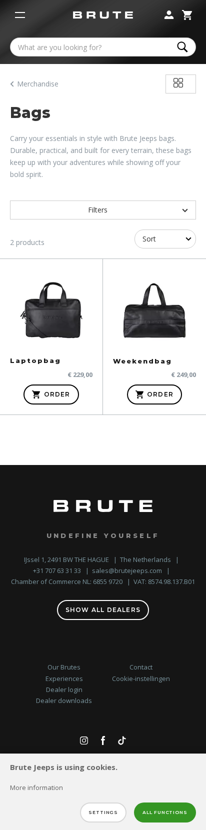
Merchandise (37, 83)
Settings (103, 812)
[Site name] (103, 15)
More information (36, 787)
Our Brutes (64, 667)
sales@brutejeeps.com (128, 570)
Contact (141, 667)
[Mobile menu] (20, 15)
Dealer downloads (64, 700)
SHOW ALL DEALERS (103, 610)
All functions (165, 812)
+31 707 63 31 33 (57, 570)
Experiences (64, 678)
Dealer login (64, 689)
